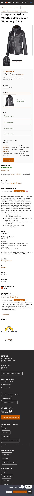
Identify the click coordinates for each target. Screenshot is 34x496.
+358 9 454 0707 (9, 382)
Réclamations (5, 432)
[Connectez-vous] (25, 2)
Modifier (9, 492)
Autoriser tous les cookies (19, 492)
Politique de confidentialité (9, 462)
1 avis (19, 183)
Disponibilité (5, 170)
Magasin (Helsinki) (6, 146)
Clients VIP (5, 458)
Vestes (4, 11)
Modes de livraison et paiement (10, 440)
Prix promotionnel (8, 71)
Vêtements (24, 8)
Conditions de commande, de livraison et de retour (15, 445)
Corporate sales (6, 398)
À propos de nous (6, 484)
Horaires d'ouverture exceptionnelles (11, 373)
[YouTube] (10, 411)
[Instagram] (6, 411)
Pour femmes (23, 11)
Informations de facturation (9, 402)
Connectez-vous (6, 454)
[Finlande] (31, 2)
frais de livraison (21, 74)
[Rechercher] (22, 2)
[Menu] (2, 2)
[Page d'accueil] (12, 2)
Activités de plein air (13, 8)
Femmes (3, 267)
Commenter (5, 314)
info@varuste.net (6, 384)
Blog (3, 472)
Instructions (5, 436)
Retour (4, 428)
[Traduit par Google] (7, 191)
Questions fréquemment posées (10, 394)
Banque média (6, 480)
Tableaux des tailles (7, 476)
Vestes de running (13, 11)
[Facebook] (2, 411)
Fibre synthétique (6, 261)
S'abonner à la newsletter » (11, 417)
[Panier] (28, 2)
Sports (4, 8)
